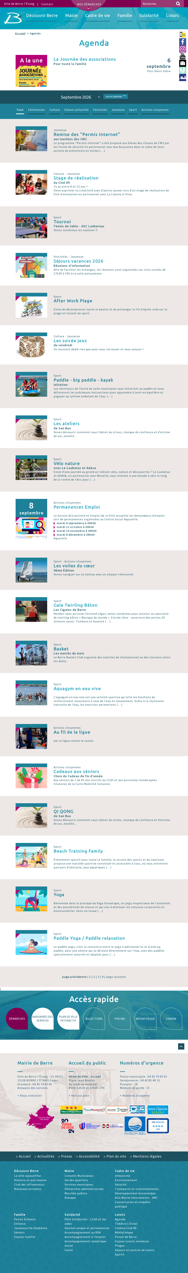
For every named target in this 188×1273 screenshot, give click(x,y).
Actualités (44, 1156)
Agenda (120, 1219)
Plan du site (115, 1156)
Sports (119, 1254)
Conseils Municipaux (79, 1175)
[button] (181, 1046)
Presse (65, 1156)
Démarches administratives (84, 1189)
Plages (120, 1245)
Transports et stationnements (137, 1189)
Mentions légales (146, 1156)
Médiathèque (124, 1232)
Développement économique (135, 1193)
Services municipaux (79, 1184)
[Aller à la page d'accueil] (13, 18)
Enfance (20, 1223)
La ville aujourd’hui (27, 1175)
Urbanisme (122, 1175)
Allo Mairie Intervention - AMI (136, 1197)
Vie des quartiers (76, 1180)
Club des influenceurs (29, 1184)
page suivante (116, 977)
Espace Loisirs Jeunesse (132, 1241)
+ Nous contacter (29, 1095)
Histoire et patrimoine (30, 1180)
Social (69, 1245)
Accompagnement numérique (85, 1241)
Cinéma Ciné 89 (126, 1228)
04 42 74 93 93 (157, 1076)
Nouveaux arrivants (27, 1189)
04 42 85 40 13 (150, 1080)
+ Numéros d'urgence (135, 1095)
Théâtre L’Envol (126, 1223)
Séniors (19, 1232)
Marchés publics (76, 1193)
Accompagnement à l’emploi (85, 1237)
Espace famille (24, 1237)
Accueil (20, 33)
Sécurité (121, 1184)
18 (136, 1084)
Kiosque (70, 1197)
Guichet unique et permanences (87, 1228)
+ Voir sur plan (79, 1095)
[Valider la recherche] (178, 3)
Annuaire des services (32, 1088)
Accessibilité (88, 1156)
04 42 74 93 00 (42, 1084)
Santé (69, 1250)
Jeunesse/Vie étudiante (30, 1228)
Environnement (126, 1180)
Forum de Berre (126, 1237)
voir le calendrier (114, 96)
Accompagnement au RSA (83, 1232)
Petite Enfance (25, 1219)
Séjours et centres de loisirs (135, 1250)
